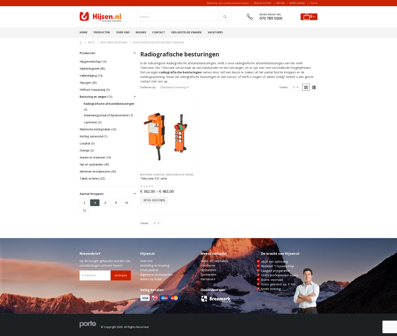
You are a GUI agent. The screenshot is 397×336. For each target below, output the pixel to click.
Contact (158, 32)
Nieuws (280, 3)
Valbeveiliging (88, 75)
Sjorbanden (208, 274)
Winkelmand (297, 3)
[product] (168, 132)
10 (126, 203)
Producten (102, 32)
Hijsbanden (208, 270)
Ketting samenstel (91, 136)
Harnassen (208, 279)
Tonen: (283, 87)
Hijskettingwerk (89, 68)
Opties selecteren (154, 200)
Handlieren (208, 265)
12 (84, 210)
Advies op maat (151, 279)
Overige (85, 150)
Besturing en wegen (152, 174)
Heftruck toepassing (92, 90)
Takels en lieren (89, 178)
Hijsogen (85, 83)
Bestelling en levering (154, 265)
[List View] (313, 87)
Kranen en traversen (92, 157)
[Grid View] (306, 87)
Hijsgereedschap (90, 61)
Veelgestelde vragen (186, 32)
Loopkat (85, 143)
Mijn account (262, 3)
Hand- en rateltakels (214, 261)
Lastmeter (90, 122)
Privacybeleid (149, 270)
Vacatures (215, 32)
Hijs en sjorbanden (91, 164)
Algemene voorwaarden (156, 274)
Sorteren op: (148, 87)
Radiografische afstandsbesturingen (188, 174)
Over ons (123, 32)
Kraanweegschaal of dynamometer (106, 115)
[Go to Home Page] (81, 42)
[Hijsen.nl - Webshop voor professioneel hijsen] (100, 17)
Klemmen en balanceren (95, 171)
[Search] (225, 17)
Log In (313, 3)
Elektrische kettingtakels (95, 129)
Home (83, 32)
